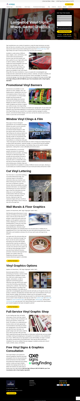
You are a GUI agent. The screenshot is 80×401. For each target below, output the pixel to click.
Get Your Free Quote (13, 260)
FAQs (49, 6)
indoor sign (48, 297)
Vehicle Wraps (18, 6)
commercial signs (10, 301)
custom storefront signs (18, 299)
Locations (70, 6)
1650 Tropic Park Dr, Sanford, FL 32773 (65, 1)
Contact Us (54, 6)
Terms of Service (32, 383)
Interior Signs (27, 6)
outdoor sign (40, 297)
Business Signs (10, 6)
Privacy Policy (32, 382)
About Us (59, 6)
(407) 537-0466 (70, 4)
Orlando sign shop (41, 48)
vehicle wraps (39, 299)
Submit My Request (64, 31)
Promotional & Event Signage (39, 6)
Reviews (64, 6)
